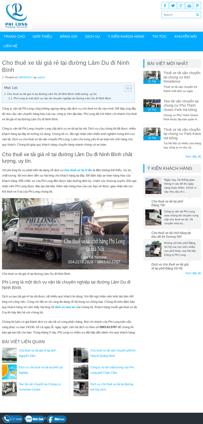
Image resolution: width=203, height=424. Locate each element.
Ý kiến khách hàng (126, 36)
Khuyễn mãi (186, 36)
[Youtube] (189, 5)
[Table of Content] (128, 88)
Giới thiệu (42, 36)
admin (41, 77)
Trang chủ (14, 36)
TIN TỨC (159, 36)
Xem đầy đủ (193, 156)
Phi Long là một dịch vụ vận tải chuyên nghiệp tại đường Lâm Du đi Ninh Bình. (63, 98)
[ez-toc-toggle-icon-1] (126, 88)
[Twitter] (173, 5)
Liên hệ (10, 46)
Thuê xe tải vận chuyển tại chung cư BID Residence (182, 77)
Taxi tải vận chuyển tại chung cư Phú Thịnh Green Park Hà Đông (181, 105)
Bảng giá (68, 36)
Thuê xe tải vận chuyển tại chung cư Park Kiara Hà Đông (182, 134)
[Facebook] (165, 5)
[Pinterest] (197, 5)
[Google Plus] (181, 5)
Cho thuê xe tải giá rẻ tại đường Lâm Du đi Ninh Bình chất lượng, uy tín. (52, 93)
